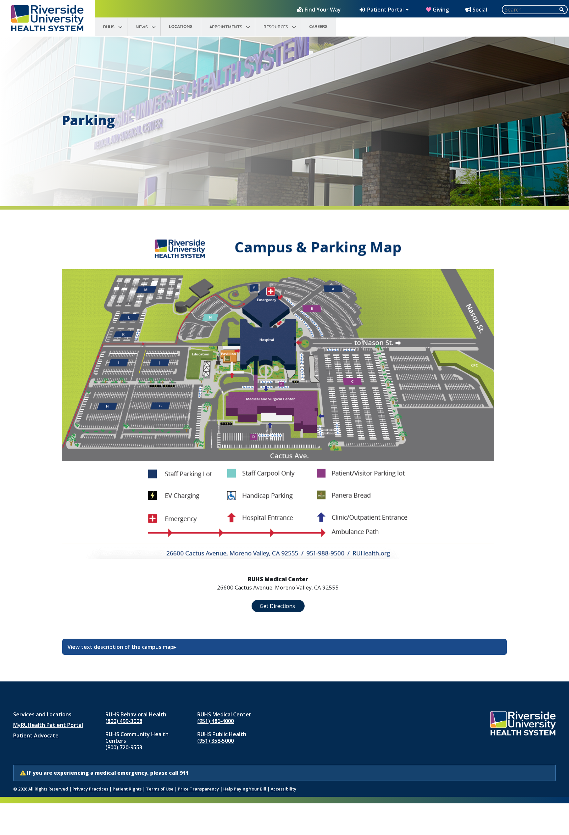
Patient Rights (128, 789)
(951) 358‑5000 (215, 740)
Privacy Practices (90, 789)
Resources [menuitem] (275, 26)
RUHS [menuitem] (109, 26)
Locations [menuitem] (181, 26)
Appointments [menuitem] (225, 26)
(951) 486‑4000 (215, 721)
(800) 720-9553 (123, 747)
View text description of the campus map (121, 646)
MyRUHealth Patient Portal (48, 725)
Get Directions (278, 606)
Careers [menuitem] (318, 26)
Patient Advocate (36, 735)
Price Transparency (199, 789)
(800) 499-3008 (123, 721)
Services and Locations (42, 714)
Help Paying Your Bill (244, 789)
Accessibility (283, 789)
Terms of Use (160, 789)
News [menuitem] (142, 26)
